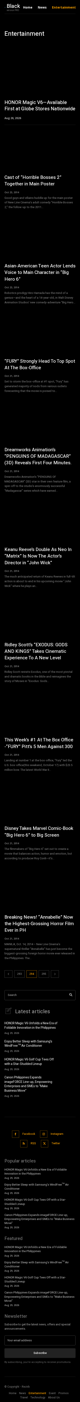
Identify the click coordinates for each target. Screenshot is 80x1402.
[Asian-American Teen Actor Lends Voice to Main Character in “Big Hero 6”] (40, 239)
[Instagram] (43, 1134)
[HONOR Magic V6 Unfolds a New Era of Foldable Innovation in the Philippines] (69, 1027)
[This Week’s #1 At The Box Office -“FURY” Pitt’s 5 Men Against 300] (40, 713)
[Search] (71, 995)
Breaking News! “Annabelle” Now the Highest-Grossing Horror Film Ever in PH (39, 924)
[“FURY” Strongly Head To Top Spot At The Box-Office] (40, 334)
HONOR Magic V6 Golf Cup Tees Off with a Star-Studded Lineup (29, 1061)
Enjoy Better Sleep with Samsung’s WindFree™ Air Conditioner (28, 1043)
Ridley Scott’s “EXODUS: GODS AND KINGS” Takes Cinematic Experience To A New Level (36, 651)
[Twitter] (44, 1143)
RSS (33, 1143)
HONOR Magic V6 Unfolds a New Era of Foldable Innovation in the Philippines (31, 1025)
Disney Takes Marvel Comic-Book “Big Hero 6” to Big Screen (38, 831)
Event (47, 43)
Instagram (57, 1134)
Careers (11, 43)
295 (44, 974)
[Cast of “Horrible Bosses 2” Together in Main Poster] (40, 150)
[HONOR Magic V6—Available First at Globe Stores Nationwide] (40, 86)
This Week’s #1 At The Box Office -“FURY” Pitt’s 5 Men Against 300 (38, 743)
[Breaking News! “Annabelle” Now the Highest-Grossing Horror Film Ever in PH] (40, 890)
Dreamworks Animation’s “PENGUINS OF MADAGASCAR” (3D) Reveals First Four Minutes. (38, 456)
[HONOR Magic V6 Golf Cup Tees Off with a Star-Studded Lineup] (69, 1063)
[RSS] (24, 1143)
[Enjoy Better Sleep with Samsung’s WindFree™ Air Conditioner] (69, 1045)
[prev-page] (8, 974)
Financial (61, 43)
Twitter (56, 1143)
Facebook (28, 1134)
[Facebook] (15, 1134)
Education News (30, 43)
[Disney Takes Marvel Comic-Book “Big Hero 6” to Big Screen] (40, 801)
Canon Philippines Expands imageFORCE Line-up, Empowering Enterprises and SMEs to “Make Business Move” (28, 1084)
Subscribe (40, 1353)
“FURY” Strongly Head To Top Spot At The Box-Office (39, 364)
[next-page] (55, 974)
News (74, 43)
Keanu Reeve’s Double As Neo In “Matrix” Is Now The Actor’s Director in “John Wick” (38, 556)
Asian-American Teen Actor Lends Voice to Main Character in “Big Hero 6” (40, 272)
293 (19, 974)
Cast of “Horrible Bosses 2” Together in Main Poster (32, 180)
